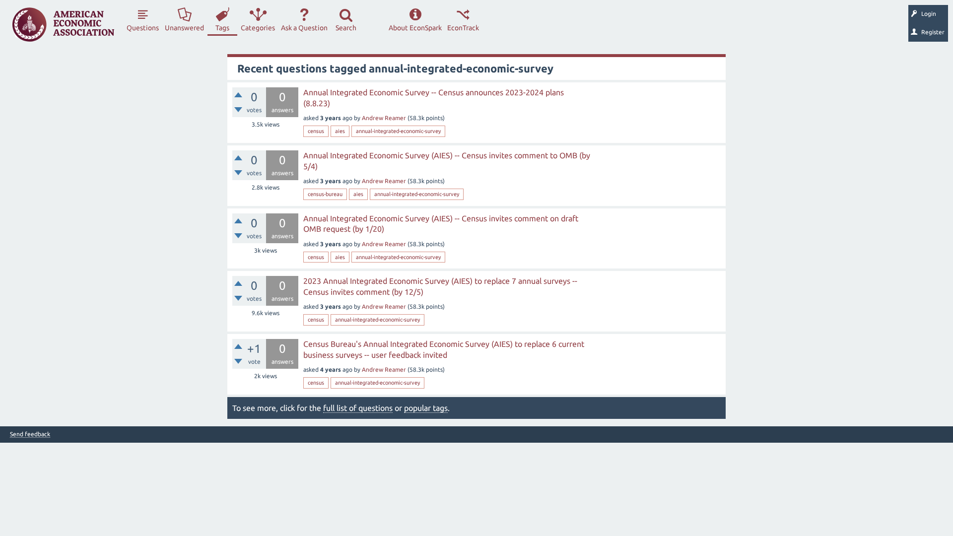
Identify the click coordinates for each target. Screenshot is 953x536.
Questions (143, 28)
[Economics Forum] (63, 24)
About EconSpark (415, 28)
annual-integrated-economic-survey (398, 131)
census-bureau (325, 194)
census (316, 131)
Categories (258, 28)
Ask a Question (304, 28)
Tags (222, 28)
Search (346, 28)
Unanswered (184, 28)
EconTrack (463, 28)
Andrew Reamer (384, 118)
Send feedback (30, 434)
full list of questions (358, 407)
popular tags (426, 407)
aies (340, 131)
